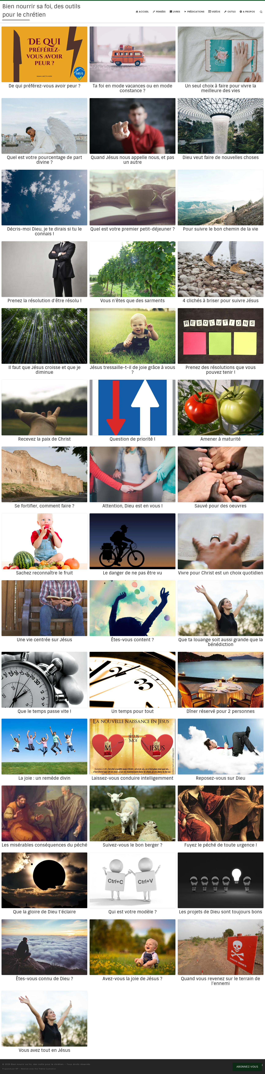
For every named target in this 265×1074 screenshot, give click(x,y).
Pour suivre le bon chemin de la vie (220, 229)
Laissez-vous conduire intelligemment (132, 778)
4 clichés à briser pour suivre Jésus (221, 301)
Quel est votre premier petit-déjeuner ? (132, 229)
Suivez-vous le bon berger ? (132, 845)
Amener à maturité (220, 439)
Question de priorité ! (132, 439)
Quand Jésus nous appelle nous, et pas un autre (132, 160)
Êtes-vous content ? (132, 640)
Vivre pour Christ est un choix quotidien (220, 573)
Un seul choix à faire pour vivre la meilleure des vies (220, 88)
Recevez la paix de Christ (44, 439)
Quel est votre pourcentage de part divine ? (44, 160)
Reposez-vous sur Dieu (220, 778)
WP (16, 1069)
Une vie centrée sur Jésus (44, 640)
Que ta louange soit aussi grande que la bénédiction (220, 642)
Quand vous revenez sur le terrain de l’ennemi (220, 981)
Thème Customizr (47, 1069)
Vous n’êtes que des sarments (132, 301)
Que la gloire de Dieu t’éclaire (44, 912)
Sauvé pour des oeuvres (220, 506)
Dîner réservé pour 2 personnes (220, 711)
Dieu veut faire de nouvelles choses (220, 157)
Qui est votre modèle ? (132, 912)
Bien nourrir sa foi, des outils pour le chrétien (37, 1064)
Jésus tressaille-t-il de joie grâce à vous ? (132, 370)
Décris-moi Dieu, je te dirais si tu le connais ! (44, 231)
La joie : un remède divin (44, 778)
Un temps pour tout (132, 711)
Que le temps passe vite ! (44, 711)
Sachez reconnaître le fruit (44, 573)
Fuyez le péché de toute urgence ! (220, 845)
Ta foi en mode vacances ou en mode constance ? (132, 88)
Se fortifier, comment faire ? (44, 506)
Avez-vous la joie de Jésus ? (132, 979)
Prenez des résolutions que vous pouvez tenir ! (221, 370)
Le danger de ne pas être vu (132, 573)
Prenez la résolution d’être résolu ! (44, 301)
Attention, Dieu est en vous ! (132, 506)
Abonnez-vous (247, 1066)
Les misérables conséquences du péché (44, 845)
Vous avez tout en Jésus (44, 1050)
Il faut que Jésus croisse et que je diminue (44, 370)
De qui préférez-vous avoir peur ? (44, 86)
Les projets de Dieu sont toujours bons (220, 912)
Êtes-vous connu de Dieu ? (44, 979)
